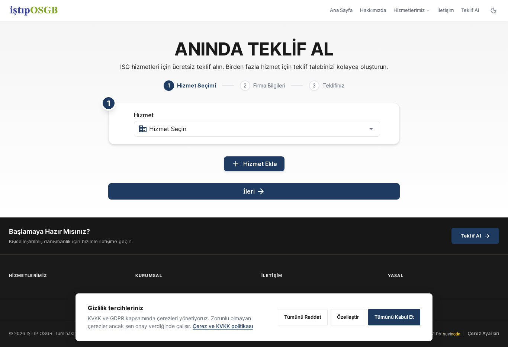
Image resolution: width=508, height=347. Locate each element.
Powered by (428, 333)
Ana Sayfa (341, 10)
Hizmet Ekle (254, 163)
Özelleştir (348, 317)
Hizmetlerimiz (409, 10)
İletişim (445, 10)
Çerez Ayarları (483, 333)
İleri (254, 191)
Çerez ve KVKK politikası (223, 326)
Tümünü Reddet (302, 317)
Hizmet (144, 115)
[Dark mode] (493, 10)
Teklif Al (470, 10)
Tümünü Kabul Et (394, 317)
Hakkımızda (373, 10)
